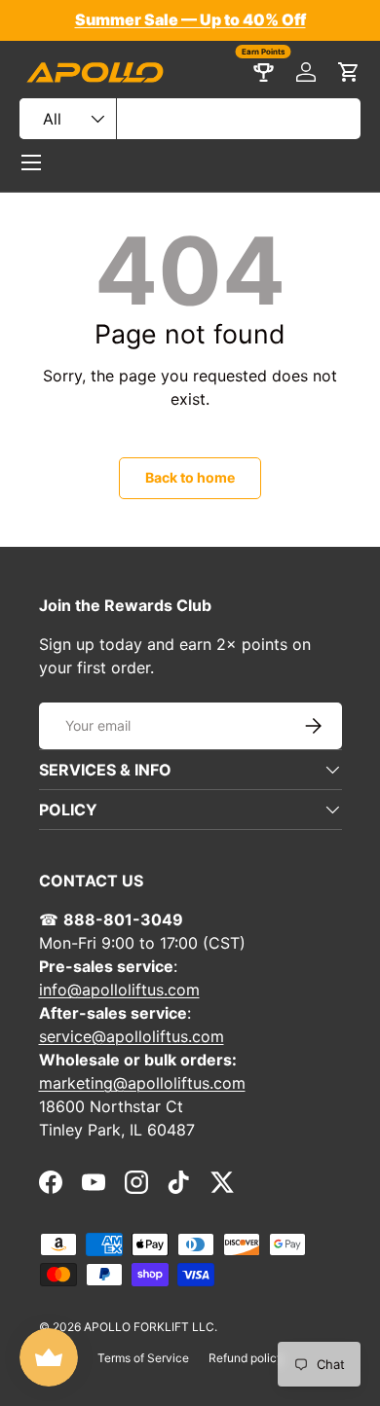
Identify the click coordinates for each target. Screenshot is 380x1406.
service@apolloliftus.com (131, 1036)
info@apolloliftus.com (119, 989)
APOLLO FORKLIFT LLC (149, 1326)
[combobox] (190, 118)
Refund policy (246, 1358)
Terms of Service (143, 1358)
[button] (348, 72)
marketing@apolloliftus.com (142, 1083)
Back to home (190, 477)
